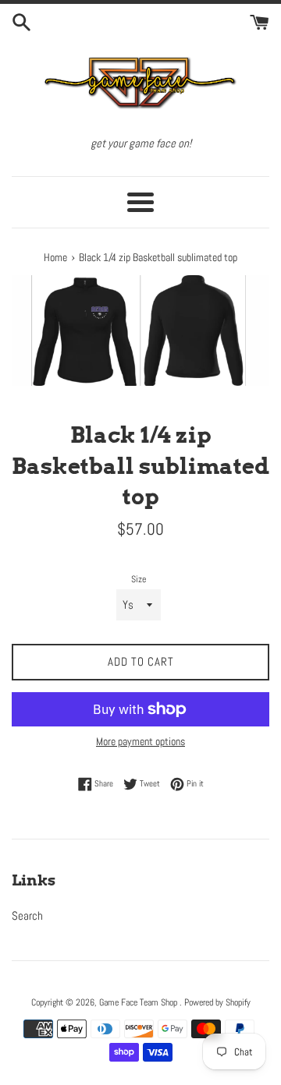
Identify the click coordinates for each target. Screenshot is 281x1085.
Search (27, 915)
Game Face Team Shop (139, 1002)
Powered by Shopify (217, 1002)
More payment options (140, 741)
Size (138, 579)
